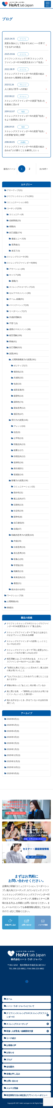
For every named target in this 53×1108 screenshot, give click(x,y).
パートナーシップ (19, 305)
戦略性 (18, 571)
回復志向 (19, 444)
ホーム (9, 998)
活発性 (18, 504)
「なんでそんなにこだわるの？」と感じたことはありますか (27, 678)
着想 (17, 583)
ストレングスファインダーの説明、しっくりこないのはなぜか (27, 642)
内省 (17, 540)
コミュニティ (16, 214)
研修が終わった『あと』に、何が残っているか (26, 685)
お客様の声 (11, 1045)
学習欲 (18, 565)
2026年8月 (13, 718)
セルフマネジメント (20, 292)
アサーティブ (14, 190)
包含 (17, 383)
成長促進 (19, 389)
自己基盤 (15, 232)
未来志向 (19, 577)
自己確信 (19, 522)
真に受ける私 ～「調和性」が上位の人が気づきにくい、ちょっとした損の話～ (28, 692)
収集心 (18, 559)
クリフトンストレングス (20, 196)
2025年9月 (13, 773)
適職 (14, 280)
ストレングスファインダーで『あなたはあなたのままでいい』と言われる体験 (27, 633)
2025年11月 (13, 761)
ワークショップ (15, 595)
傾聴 (12, 226)
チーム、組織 (16, 298)
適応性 (18, 413)
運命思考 (19, 407)
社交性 (18, 510)
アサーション (17, 268)
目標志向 (19, 456)
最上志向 (19, 498)
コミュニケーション (17, 202)
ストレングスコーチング (22, 286)
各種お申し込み (13, 1073)
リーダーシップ (18, 311)
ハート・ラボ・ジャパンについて (20, 1005)
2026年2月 (13, 743)
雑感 (10, 607)
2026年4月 (13, 730)
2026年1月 (13, 749)
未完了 (15, 250)
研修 (13, 341)
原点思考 (19, 552)
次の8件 (43, 168)
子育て (13, 323)
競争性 (18, 516)
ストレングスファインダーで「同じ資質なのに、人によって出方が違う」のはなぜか (28, 651)
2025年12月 (13, 755)
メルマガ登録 (12, 1088)
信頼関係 (15, 220)
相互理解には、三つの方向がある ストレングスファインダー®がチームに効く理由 (27, 660)
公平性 (18, 438)
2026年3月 (13, 736)
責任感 (18, 468)
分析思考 (19, 546)
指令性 (18, 492)
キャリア (15, 274)
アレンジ (19, 426)
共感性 (18, 377)
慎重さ (18, 450)
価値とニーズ (18, 238)
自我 (17, 528)
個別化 (18, 371)
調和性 (18, 401)
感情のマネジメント (20, 329)
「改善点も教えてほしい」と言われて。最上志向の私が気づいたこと (27, 669)
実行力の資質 (19, 419)
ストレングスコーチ (17, 256)
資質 (13, 353)
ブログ (9, 1059)
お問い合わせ (12, 1080)
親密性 (18, 395)
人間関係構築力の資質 (23, 359)
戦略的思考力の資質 (22, 534)
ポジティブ (20, 365)
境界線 (15, 244)
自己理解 (15, 347)
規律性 (18, 462)
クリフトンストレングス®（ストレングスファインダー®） (27, 1015)
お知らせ (10, 1052)
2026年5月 (13, 724)
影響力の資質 (19, 480)
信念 (17, 432)
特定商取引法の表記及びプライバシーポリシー (26, 1095)
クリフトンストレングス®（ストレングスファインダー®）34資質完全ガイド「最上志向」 (28, 625)
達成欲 (18, 474)
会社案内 (10, 1066)
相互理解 (15, 335)
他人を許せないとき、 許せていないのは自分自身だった (27, 701)
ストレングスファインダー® (22, 262)
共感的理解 (15, 317)
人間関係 (13, 601)
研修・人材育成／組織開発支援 (19, 1030)
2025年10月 (13, 767)
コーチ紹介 (11, 1038)
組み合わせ (18, 589)
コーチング (14, 208)
